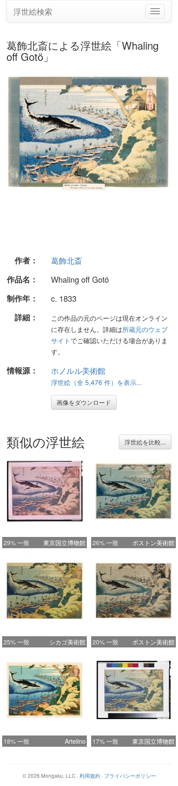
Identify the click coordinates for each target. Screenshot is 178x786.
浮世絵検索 (32, 11)
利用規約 (89, 775)
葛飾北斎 (66, 260)
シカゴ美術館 (67, 642)
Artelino (75, 741)
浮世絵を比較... (145, 442)
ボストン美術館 (153, 542)
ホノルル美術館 (78, 370)
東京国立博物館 (64, 542)
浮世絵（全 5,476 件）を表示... (96, 382)
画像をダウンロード (84, 402)
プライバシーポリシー (130, 775)
